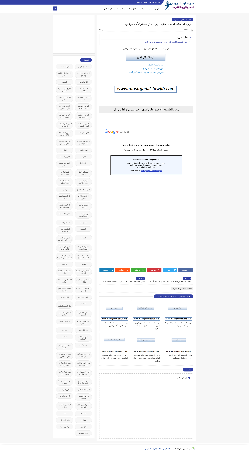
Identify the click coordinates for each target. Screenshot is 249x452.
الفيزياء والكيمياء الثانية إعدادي (64, 247)
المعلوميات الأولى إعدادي (83, 313)
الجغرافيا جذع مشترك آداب (64, 173)
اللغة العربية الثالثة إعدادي (64, 272)
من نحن (151, 2)
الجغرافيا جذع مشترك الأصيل (83, 182)
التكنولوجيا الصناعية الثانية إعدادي (64, 142)
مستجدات (142, 8)
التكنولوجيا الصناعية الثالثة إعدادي (64, 133)
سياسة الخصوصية (141, 2)
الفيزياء (83, 238)
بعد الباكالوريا (83, 330)
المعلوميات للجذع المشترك (83, 322)
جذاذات (150, 8)
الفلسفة (83, 229)
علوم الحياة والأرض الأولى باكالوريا (64, 355)
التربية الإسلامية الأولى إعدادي (83, 107)
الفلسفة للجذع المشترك (182, 19)
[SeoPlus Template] (194, 448)
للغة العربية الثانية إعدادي (64, 406)
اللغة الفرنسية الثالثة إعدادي (64, 280)
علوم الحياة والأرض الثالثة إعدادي (83, 364)
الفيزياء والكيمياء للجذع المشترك (83, 256)
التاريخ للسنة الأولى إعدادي (64, 98)
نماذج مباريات (83, 426)
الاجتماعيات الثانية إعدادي (64, 74)
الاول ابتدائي (83, 82)
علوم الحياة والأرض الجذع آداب (83, 373)
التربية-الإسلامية (83, 132)
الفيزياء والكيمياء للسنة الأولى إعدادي (65, 239)
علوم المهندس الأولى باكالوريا (83, 382)
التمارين (64, 150)
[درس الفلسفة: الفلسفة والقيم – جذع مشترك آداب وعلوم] (178, 344)
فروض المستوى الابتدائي (83, 397)
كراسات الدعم (65, 396)
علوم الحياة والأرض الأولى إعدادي (83, 355)
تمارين (64, 330)
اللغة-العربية (64, 297)
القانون (83, 264)
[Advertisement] (72, 34)
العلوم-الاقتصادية (64, 214)
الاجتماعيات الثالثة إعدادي (83, 74)
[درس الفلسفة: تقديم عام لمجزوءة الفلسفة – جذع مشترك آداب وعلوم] (114, 344)
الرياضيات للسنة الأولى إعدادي (64, 206)
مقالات (122, 8)
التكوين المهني (83, 150)
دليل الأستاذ (83, 345)
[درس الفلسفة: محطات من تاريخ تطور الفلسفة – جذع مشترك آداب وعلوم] (146, 311)
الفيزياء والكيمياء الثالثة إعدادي (83, 247)
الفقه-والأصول (65, 222)
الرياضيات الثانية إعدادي (64, 197)
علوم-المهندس (64, 389)
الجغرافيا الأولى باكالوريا (83, 173)
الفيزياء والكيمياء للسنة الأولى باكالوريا (64, 256)
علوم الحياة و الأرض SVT (64, 346)
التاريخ (64, 82)
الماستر (83, 304)
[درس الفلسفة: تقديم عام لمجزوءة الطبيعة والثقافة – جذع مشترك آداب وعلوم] (146, 344)
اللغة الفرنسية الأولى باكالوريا (83, 280)
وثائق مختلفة (132, 8)
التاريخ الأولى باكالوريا (83, 89)
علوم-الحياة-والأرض (83, 389)
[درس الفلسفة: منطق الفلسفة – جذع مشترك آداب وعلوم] (114, 311)
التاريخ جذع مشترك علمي (83, 98)
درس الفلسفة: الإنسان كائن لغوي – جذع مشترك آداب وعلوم (166, 42)
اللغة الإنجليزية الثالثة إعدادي (83, 272)
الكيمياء (64, 264)
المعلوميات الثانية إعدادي (64, 313)
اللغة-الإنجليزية (83, 297)
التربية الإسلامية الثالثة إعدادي (83, 116)
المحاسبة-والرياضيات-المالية (64, 305)
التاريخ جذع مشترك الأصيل (64, 89)
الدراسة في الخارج (111, 8)
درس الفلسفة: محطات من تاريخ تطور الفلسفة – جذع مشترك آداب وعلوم (147, 325)
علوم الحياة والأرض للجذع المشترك (64, 373)
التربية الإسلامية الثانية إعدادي (64, 116)
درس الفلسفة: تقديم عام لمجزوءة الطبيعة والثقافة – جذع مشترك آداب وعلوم (146, 358)
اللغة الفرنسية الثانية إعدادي (83, 289)
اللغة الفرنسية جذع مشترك (64, 289)
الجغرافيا (83, 163)
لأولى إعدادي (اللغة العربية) (83, 406)
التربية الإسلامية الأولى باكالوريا (64, 107)
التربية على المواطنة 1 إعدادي (64, 125)
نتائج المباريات (65, 420)
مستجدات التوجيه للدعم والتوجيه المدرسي (160, 448)
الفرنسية (83, 222)
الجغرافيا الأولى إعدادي (64, 164)
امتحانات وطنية (64, 321)
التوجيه (156, 8)
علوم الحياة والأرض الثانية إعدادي (64, 364)
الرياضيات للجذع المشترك (83, 206)
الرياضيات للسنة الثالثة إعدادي (83, 215)
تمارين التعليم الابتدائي (83, 337)
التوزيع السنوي (64, 156)
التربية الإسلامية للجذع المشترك (83, 125)
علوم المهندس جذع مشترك (64, 382)
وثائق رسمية (64, 426)
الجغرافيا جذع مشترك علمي (65, 182)
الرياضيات (64, 189)
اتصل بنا (157, 2)
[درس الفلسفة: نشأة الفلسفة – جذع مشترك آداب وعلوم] (178, 311)
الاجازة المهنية (65, 66)
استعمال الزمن (83, 66)
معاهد (65, 413)
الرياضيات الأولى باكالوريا (83, 197)
